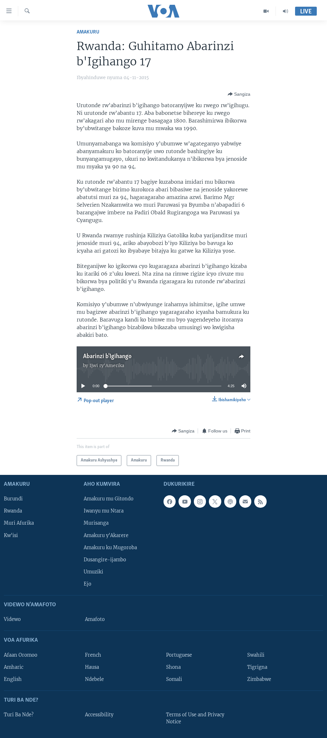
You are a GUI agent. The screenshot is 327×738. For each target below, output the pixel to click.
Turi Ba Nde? (19, 715)
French (93, 655)
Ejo (87, 584)
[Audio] (285, 11)
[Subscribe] (245, 501)
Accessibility (99, 715)
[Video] (266, 11)
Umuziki (93, 572)
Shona (173, 667)
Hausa (92, 667)
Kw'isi (11, 535)
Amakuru (88, 32)
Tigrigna (257, 667)
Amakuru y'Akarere (106, 535)
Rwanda (13, 511)
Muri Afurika (19, 523)
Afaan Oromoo (20, 655)
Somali (174, 679)
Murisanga (96, 523)
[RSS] (260, 501)
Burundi (13, 499)
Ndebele (94, 679)
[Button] (239, 94)
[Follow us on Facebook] (170, 501)
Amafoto (95, 619)
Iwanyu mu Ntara (104, 511)
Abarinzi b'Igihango (107, 356)
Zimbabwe (259, 679)
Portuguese (179, 655)
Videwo (12, 619)
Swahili (255, 655)
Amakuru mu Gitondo (108, 499)
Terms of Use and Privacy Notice (195, 718)
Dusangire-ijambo (105, 560)
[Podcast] (230, 501)
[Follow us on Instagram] (200, 501)
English (13, 679)
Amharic (13, 667)
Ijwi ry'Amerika (106, 365)
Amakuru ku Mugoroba (110, 547)
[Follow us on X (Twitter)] (215, 501)
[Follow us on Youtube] (185, 501)
